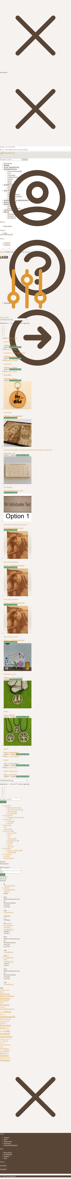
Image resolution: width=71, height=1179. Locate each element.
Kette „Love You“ (10, 775)
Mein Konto (8, 163)
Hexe (1, 1021)
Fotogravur (2, 1007)
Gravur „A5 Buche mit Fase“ (14, 603)
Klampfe (2, 1031)
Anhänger (3, 990)
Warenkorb (7, 303)
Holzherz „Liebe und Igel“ (13, 678)
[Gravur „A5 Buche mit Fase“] (17, 596)
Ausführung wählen (22, 455)
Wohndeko (5, 1060)
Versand (6, 1137)
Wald (7, 1053)
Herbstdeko (8, 1019)
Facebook (7, 243)
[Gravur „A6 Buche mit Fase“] (17, 633)
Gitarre (1, 1012)
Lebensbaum (2, 1039)
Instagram (7, 245)
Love (14, 353)
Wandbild (4, 1055)
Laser (7, 1030)
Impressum (7, 1143)
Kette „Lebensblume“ (11, 763)
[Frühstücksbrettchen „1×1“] (17, 483)
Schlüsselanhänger (5, 1044)
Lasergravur (6, 1036)
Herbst (2, 1019)
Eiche (2, 1002)
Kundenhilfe (8, 1154)
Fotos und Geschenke (11, 450)
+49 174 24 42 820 (6, 234)
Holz (4, 1021)
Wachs (2, 1053)
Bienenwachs (5, 994)
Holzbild (7, 1021)
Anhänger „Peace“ (10, 379)
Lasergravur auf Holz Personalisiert (31, 450)
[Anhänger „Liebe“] (10, 338)
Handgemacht (7, 1016)
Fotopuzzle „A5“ (10, 453)
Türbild (6, 1051)
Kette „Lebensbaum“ (11, 752)
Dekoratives (8, 524)
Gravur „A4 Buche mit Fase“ (14, 565)
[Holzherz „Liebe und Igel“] (17, 670)
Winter (9, 1058)
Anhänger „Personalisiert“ (13, 416)
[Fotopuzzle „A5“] (17, 446)
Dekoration (5, 998)
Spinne (1, 1051)
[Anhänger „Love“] (10, 349)
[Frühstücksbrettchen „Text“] (17, 521)
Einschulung (8, 487)
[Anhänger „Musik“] (11, 360)
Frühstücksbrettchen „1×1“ (13, 491)
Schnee (1, 1046)
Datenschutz (8, 1141)
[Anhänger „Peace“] (11, 371)
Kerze (2, 1028)
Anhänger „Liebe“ (10, 345)
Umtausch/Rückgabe (11, 1145)
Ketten (6, 711)
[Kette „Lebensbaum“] (17, 745)
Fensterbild (4, 1005)
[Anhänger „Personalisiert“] (17, 409)
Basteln (2, 992)
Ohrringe (5, 1041)
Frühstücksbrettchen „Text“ (14, 528)
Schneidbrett (4, 1049)
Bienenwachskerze (7, 996)
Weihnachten (3, 1058)
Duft (1, 1000)
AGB (5, 1139)
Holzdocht (3, 1023)
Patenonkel (2, 1042)
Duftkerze (6, 1000)
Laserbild (5, 1033)
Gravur (7, 1011)
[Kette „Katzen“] (17, 708)
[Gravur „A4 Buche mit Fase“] (17, 558)
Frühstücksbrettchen (7, 1009)
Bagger (7, 990)
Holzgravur (5, 1025)
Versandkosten (8, 912)
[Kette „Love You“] (10, 767)
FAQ (5, 1158)
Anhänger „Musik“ (10, 367)
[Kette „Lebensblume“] (12, 756)
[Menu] (0, 153)
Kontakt (6, 1156)
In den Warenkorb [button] (15, 347)
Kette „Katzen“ (9, 715)
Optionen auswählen (10, 418)
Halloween (2, 1014)
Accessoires (8, 342)
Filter (2, 874)
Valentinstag (21, 353)
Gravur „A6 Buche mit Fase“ (14, 640)
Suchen (25, 159)
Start (1, 252)
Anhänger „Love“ (10, 356)
